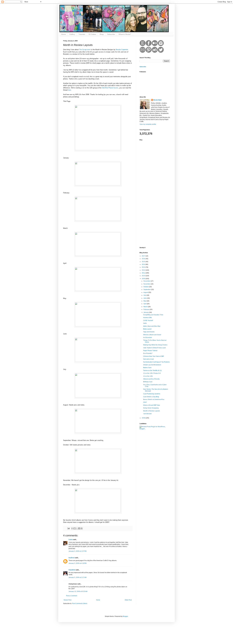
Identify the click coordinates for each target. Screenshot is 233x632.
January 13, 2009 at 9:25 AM (78, 591)
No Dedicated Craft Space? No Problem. (156, 362)
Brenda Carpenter (122, 49)
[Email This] (72, 528)
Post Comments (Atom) (79, 603)
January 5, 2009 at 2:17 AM (78, 577)
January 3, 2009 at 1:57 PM (78, 551)
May (145, 301)
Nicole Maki (158, 100)
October (146, 287)
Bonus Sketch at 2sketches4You (153, 399)
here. (69, 90)
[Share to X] (77, 528)
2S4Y (145, 402)
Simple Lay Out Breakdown (152, 365)
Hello (145, 323)
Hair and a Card (148, 359)
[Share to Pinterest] (81, 528)
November (147, 284)
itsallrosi (72, 558)
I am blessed (147, 414)
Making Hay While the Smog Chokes (155, 345)
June (145, 298)
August (145, 292)
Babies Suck (147, 367)
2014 (144, 264)
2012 (144, 270)
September (147, 289)
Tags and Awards (148, 332)
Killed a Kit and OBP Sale (151, 405)
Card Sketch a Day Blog (151, 397)
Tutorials (82, 34)
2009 (144, 278)
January (146, 312)
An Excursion (147, 337)
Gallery (72, 34)
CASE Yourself (148, 320)
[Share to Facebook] (79, 528)
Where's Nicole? (125, 34)
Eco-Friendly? (147, 353)
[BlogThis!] (74, 528)
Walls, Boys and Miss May (151, 326)
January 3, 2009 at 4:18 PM (78, 563)
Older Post (128, 600)
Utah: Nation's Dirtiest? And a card (154, 348)
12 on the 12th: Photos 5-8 (152, 373)
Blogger (125, 616)
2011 (144, 273)
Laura (71, 539)
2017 (144, 256)
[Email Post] (68, 528)
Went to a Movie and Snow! (152, 335)
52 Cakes (92, 34)
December (147, 281)
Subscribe (111, 34)
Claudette (72, 570)
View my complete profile (148, 124)
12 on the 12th (148, 376)
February (146, 309)
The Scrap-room (84, 49)
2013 (144, 267)
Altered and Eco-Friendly (151, 379)
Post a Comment (71, 596)
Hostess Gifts (147, 317)
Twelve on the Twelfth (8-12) (152, 370)
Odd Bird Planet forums (109, 88)
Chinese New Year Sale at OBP (153, 356)
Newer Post (67, 600)
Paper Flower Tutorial (150, 350)
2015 (144, 261)
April (145, 304)
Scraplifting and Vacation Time (153, 315)
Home (63, 34)
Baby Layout (147, 329)
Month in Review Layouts (151, 411)
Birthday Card (147, 382)
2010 (144, 276)
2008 (144, 418)
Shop (102, 34)
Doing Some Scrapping (151, 408)
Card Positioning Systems (151, 394)
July (144, 295)
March (145, 307)
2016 (144, 259)
